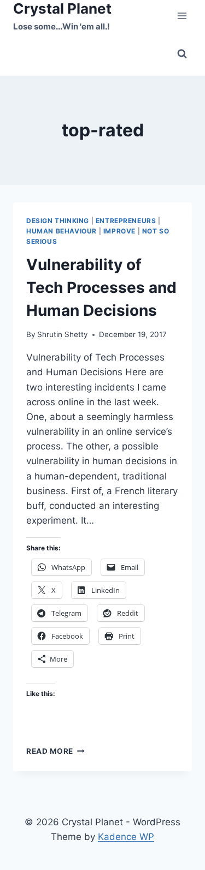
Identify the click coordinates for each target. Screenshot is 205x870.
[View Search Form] (182, 54)
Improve (119, 231)
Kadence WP (126, 836)
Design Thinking (57, 221)
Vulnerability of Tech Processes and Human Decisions (101, 287)
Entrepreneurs (126, 221)
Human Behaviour (61, 231)
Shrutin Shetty (62, 334)
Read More (55, 751)
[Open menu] (182, 16)
